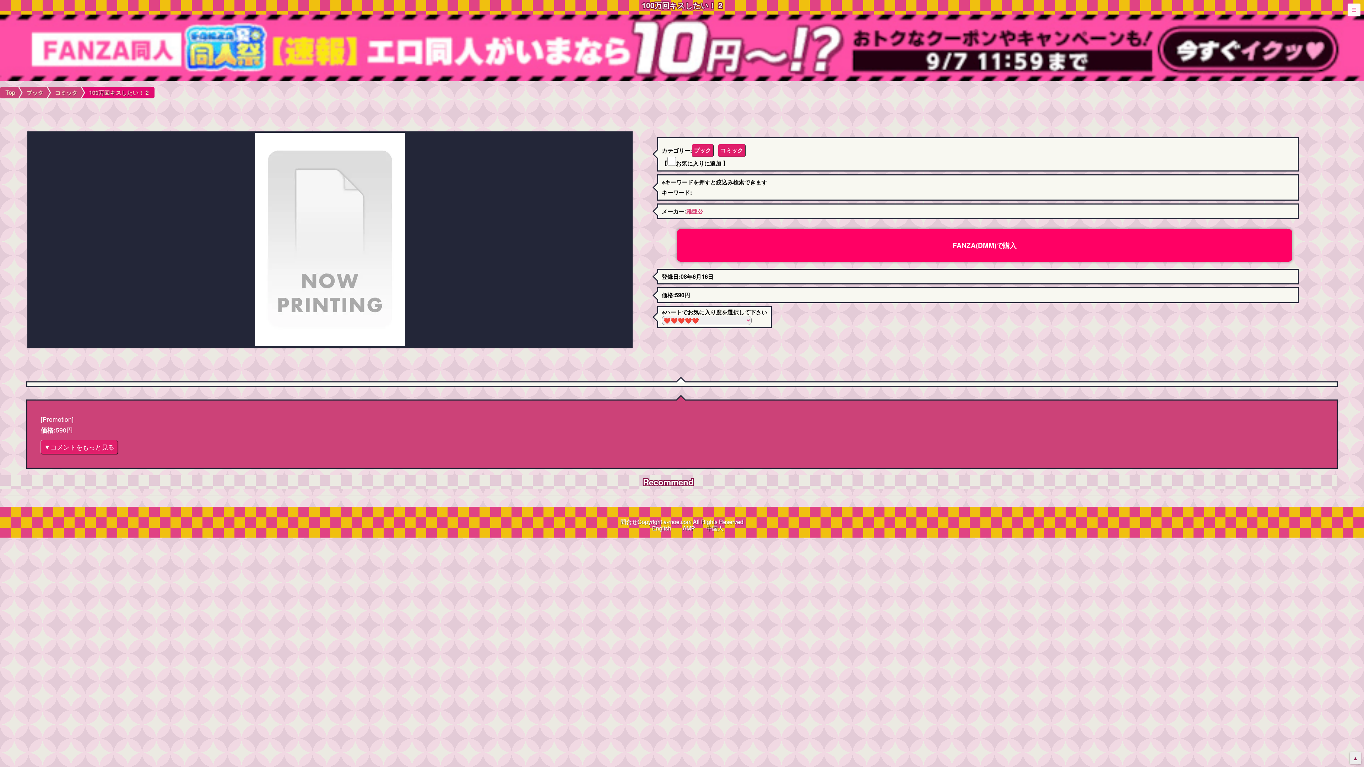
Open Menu (1354, 10)
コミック (731, 150)
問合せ (629, 522)
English (661, 528)
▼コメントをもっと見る (79, 446)
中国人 (715, 528)
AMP (689, 528)
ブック (702, 150)
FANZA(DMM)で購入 (985, 245)
